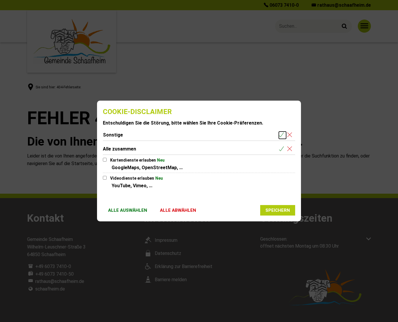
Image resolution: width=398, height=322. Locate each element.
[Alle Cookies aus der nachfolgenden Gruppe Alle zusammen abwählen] (290, 149)
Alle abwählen (178, 210)
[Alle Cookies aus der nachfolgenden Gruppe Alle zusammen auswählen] (282, 149)
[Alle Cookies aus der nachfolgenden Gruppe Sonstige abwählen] (290, 135)
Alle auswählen (127, 210)
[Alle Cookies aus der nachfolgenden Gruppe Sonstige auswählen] (282, 135)
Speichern (277, 210)
